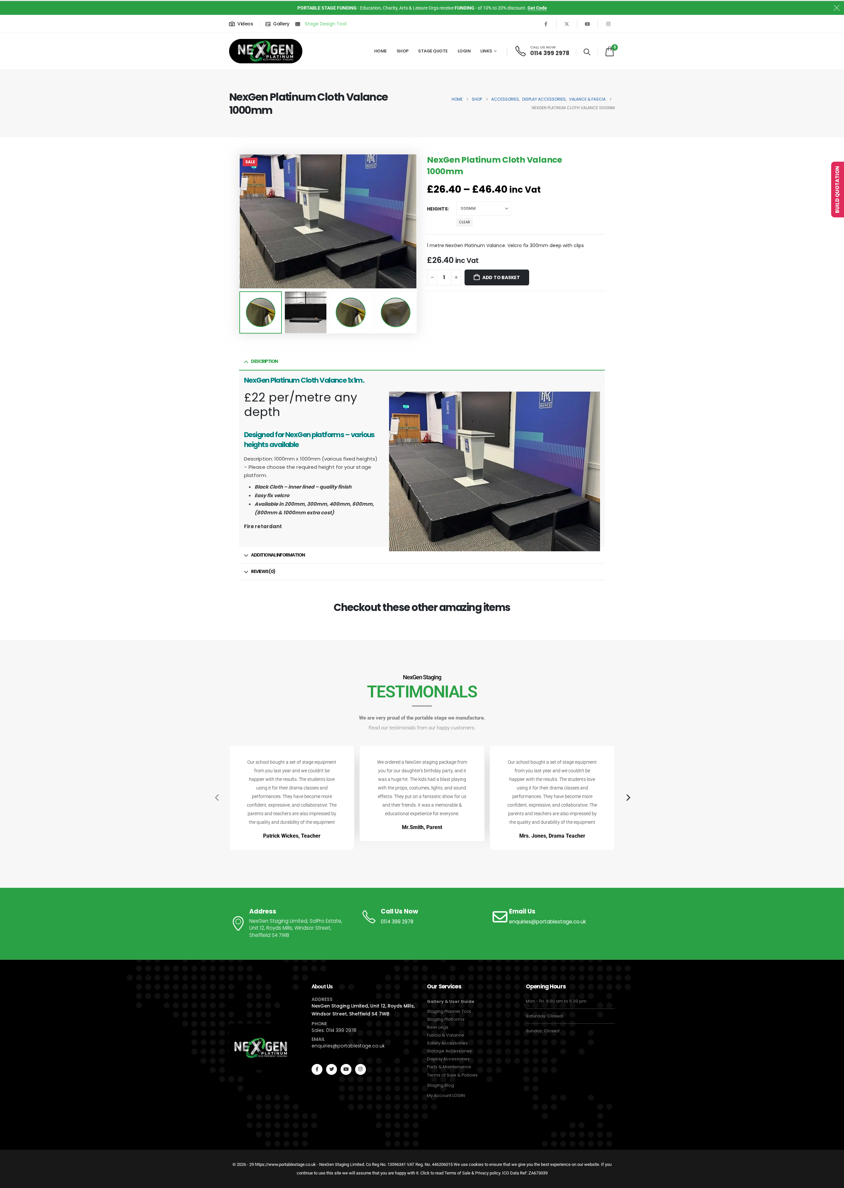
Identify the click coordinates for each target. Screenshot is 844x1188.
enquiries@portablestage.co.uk (348, 1046)
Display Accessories (448, 1059)
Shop (402, 51)
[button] (587, 52)
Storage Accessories (449, 1051)
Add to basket (501, 277)
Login (464, 51)
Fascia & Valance (445, 1035)
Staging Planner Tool (449, 1011)
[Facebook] (546, 23)
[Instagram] (608, 23)
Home (380, 51)
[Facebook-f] (317, 1069)
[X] (566, 23)
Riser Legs (437, 1027)
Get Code (537, 8)
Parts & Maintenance (449, 1067)
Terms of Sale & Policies (452, 1075)
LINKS (486, 51)
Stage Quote (433, 51)
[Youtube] (587, 23)
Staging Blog (440, 1085)
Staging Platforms (446, 1019)
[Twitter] (331, 1069)
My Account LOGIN (446, 1095)
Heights (437, 209)
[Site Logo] (265, 51)
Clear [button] (464, 222)
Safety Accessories (447, 1043)
